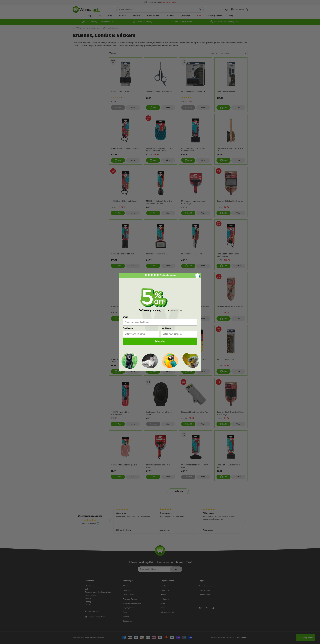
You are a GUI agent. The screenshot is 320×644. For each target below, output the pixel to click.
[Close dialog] (197, 276)
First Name (128, 328)
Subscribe (160, 341)
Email (125, 317)
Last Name (166, 328)
